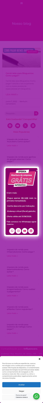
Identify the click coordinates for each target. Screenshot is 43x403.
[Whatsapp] (12, 231)
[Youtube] (25, 231)
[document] (21, 201)
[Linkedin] (31, 231)
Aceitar (21, 385)
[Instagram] (18, 231)
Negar (21, 391)
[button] (39, 359)
